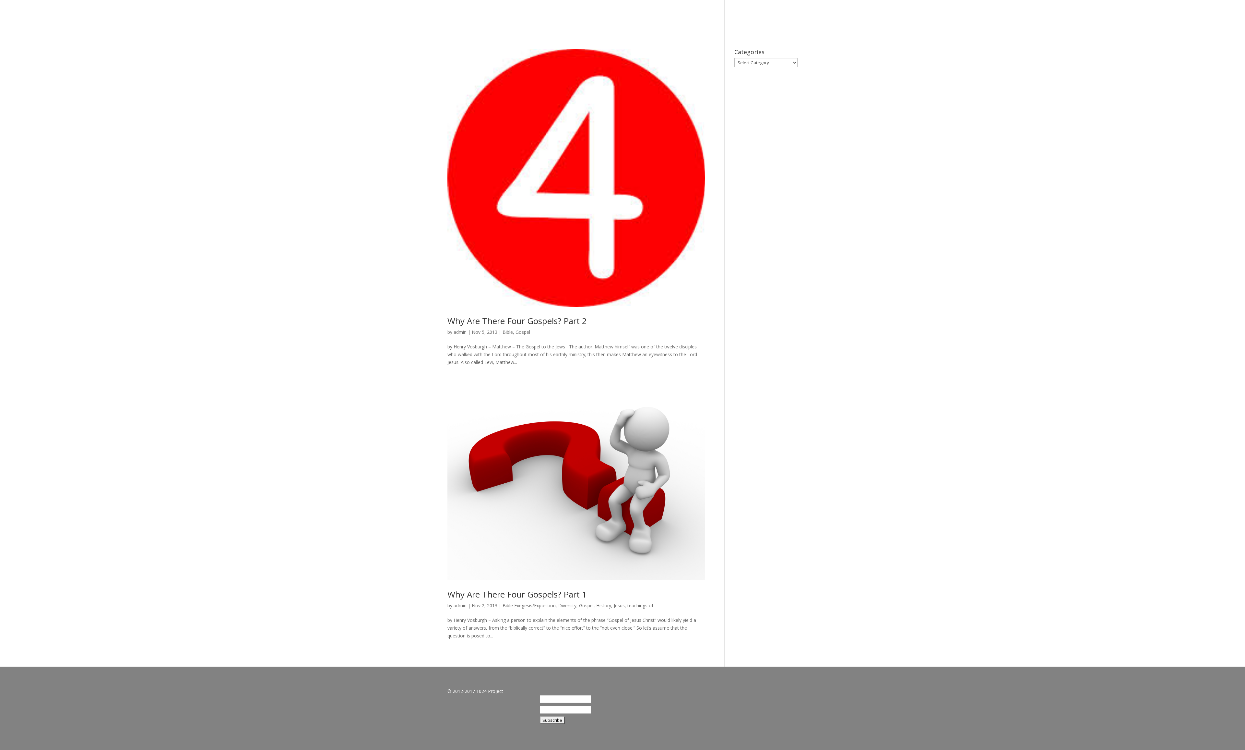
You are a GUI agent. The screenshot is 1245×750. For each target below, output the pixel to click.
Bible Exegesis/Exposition (529, 605)
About (1102, 16)
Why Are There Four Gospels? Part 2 (517, 321)
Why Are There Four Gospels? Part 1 (517, 594)
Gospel (523, 332)
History (603, 605)
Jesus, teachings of (633, 605)
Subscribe (1163, 16)
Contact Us (1204, 16)
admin (460, 332)
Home (1075, 16)
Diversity (567, 605)
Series (1130, 16)
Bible (508, 332)
